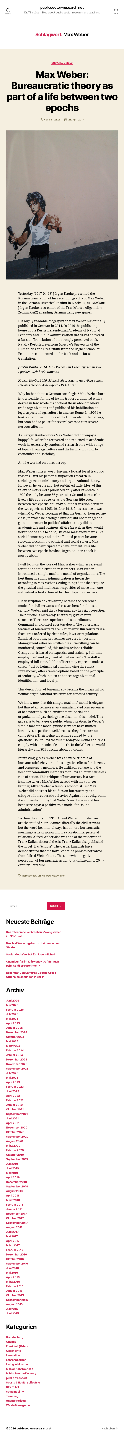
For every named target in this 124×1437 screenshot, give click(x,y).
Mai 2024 (12, 1041)
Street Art (12, 1387)
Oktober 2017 (15, 1218)
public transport (16, 1378)
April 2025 (13, 1023)
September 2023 (17, 1068)
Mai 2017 (12, 1236)
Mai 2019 (12, 1172)
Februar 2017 (14, 1250)
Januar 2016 (14, 1290)
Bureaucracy (29, 875)
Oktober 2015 (15, 1295)
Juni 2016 (12, 1268)
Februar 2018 (14, 1204)
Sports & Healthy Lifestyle (23, 1382)
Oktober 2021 (15, 1109)
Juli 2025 (12, 1014)
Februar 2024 (15, 1050)
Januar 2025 (14, 1027)
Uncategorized (62, 63)
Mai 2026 (12, 1005)
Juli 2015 (12, 1308)
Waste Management (19, 1405)
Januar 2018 (14, 1209)
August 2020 (14, 1141)
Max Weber (58, 875)
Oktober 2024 (15, 1036)
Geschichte (13, 1350)
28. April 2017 (76, 119)
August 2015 (14, 1304)
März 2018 (13, 1200)
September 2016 (17, 1263)
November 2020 (17, 1127)
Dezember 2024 (16, 1032)
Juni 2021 (12, 1118)
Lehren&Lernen (16, 1359)
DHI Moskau (44, 875)
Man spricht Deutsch (19, 1368)
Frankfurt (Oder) (17, 1346)
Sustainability (15, 1391)
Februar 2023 (15, 1086)
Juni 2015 (12, 1313)
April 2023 (13, 1082)
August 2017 (14, 1227)
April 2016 (13, 1277)
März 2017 (13, 1245)
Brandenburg (14, 1337)
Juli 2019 (12, 1163)
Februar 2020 (15, 1150)
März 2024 (13, 1045)
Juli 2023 (12, 1073)
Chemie (11, 1341)
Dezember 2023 (16, 1059)
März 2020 (13, 1145)
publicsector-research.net (62, 7)
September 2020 (17, 1136)
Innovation (13, 1355)
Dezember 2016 (16, 1254)
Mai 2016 (12, 1272)
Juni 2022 (12, 1091)
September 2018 (17, 1186)
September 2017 (17, 1222)
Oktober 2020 (15, 1132)
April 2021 (12, 1123)
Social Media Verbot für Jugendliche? (30, 954)
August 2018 (14, 1191)
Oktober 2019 (15, 1154)
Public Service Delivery (21, 1373)
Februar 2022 (15, 1100)
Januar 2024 (14, 1055)
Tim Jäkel (54, 119)
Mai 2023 (12, 1077)
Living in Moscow (17, 1364)
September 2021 (17, 1114)
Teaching (12, 1396)
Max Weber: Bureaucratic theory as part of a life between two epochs (62, 91)
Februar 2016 (14, 1286)
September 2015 (17, 1299)
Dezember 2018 (16, 1182)
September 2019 (17, 1159)
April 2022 (13, 1095)
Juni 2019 (12, 1168)
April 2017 (12, 1240)
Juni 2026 (12, 1000)
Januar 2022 (14, 1104)
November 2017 (16, 1213)
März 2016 (13, 1281)
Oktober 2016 (15, 1259)
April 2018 (13, 1195)
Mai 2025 (12, 1018)
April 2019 (13, 1177)
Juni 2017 (12, 1231)
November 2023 (16, 1064)
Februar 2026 (15, 1009)
